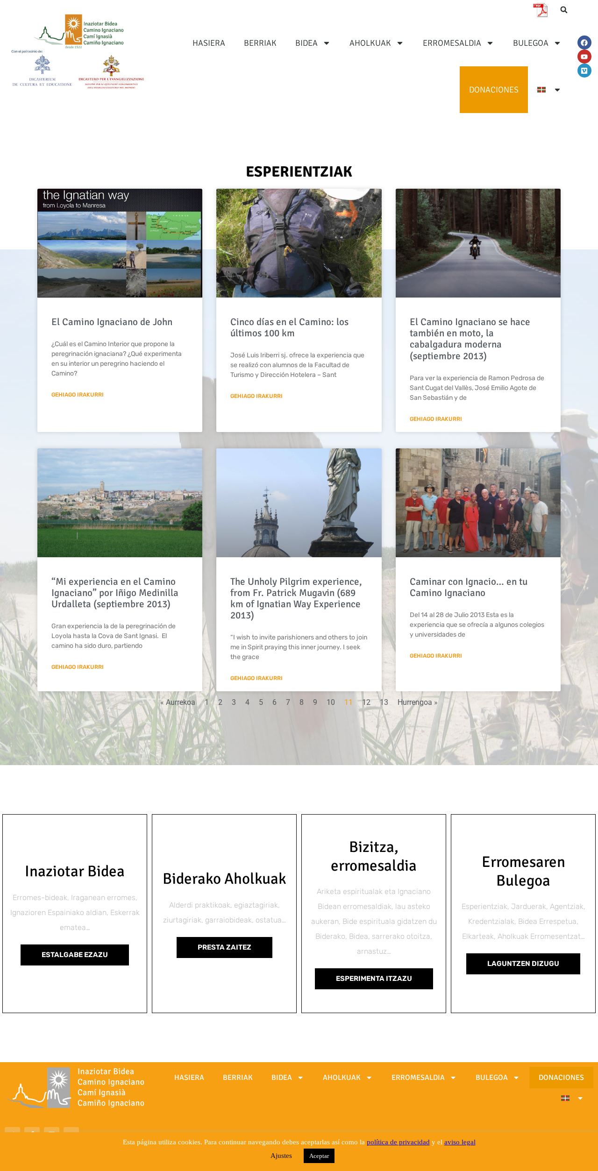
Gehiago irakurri (77, 395)
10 (331, 702)
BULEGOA (530, 43)
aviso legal (460, 1142)
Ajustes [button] (281, 1155)
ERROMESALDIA (452, 43)
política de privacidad (398, 1142)
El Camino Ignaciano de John (111, 322)
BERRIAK (260, 43)
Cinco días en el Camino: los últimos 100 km (289, 327)
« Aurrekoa (177, 702)
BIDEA (306, 43)
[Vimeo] (584, 71)
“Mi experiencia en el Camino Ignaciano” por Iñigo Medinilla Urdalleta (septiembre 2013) (114, 592)
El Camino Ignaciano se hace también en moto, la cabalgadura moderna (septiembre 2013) (470, 339)
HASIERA (208, 43)
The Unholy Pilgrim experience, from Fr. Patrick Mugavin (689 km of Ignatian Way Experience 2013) (296, 598)
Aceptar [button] (319, 1155)
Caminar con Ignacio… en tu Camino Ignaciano (468, 587)
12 (366, 702)
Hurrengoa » (418, 702)
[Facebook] (584, 42)
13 (384, 702)
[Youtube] (584, 57)
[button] (564, 10)
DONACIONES (494, 90)
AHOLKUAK (370, 43)
